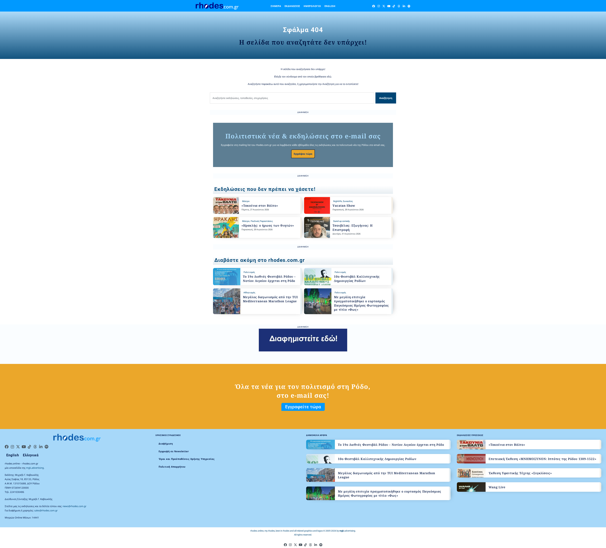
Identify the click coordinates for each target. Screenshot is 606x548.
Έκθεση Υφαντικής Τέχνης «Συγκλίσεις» (520, 473)
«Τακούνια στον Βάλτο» (259, 206)
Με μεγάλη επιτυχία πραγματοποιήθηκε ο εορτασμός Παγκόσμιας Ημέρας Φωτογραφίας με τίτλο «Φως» (361, 303)
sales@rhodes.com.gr (46, 510)
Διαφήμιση (166, 443)
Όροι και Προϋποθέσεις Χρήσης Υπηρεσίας (187, 458)
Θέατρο (246, 201)
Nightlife (337, 201)
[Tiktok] (393, 6)
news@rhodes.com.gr (74, 506)
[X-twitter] (383, 6)
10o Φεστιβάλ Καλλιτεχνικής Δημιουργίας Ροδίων (357, 278)
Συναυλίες (348, 201)
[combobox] (292, 98)
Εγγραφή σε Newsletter (174, 451)
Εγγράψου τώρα (303, 153)
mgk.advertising (35, 467)
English (329, 6)
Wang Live (497, 487)
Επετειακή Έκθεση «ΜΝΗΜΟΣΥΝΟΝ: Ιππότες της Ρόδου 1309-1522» (542, 459)
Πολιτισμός (249, 272)
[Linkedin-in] (404, 6)
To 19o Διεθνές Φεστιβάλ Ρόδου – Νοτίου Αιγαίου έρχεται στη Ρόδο (269, 278)
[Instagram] (378, 6)
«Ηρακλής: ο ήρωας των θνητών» (267, 225)
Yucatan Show (344, 206)
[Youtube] (388, 6)
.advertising (347, 531)
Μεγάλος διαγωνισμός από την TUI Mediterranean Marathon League (270, 299)
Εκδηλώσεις (292, 6)
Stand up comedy (341, 221)
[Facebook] (373, 6)
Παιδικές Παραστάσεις (262, 221)
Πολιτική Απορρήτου (172, 466)
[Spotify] (409, 6)
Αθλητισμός (249, 292)
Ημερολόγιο (312, 6)
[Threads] (399, 6)
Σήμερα (276, 6)
